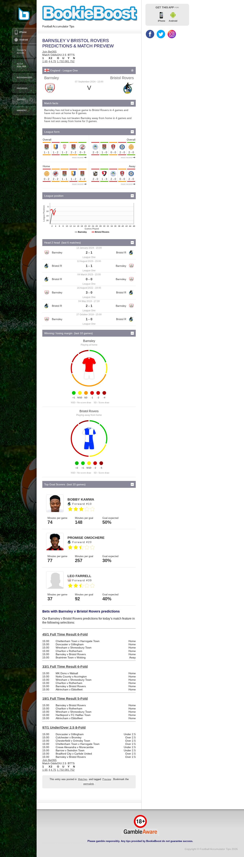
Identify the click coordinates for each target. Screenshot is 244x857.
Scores (21, 99)
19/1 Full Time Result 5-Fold (65, 698)
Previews (22, 88)
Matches (82, 779)
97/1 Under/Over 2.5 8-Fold (64, 727)
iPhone (23, 32)
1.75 (70, 61)
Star (132, 70)
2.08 (65, 61)
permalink (88, 784)
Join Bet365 (49, 51)
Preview (106, 779)
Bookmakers (24, 77)
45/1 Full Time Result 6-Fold (65, 634)
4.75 (53, 61)
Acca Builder (21, 65)
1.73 (59, 61)
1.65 (45, 61)
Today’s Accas (21, 51)
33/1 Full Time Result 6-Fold (65, 667)
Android (23, 39)
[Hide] (132, 103)
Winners (21, 110)
